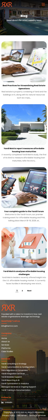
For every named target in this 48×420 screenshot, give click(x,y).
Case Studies (7, 351)
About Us (5, 341)
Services (5, 344)
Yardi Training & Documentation (16, 390)
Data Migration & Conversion (14, 370)
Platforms (5, 348)
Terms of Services (37, 415)
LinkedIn (8, 402)
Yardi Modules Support (11, 377)
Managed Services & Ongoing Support (18, 386)
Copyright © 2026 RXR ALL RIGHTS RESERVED (24, 412)
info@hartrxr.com (9, 326)
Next (29, 291)
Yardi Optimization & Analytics (15, 383)
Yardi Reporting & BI (10, 380)
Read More (24, 62)
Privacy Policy (8, 415)
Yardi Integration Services (13, 373)
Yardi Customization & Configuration (17, 367)
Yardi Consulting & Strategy (13, 363)
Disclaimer (22, 415)
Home (4, 338)
